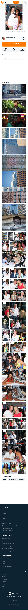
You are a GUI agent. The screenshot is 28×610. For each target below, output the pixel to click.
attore (4, 595)
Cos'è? (12, 54)
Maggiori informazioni (7, 58)
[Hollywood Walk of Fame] (13, 246)
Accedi (21, 2)
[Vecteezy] (2, 2)
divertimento (12, 595)
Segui (23, 39)
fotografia (21, 595)
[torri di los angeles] (5, 133)
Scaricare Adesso (14, 44)
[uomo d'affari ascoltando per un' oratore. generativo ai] (13, 106)
